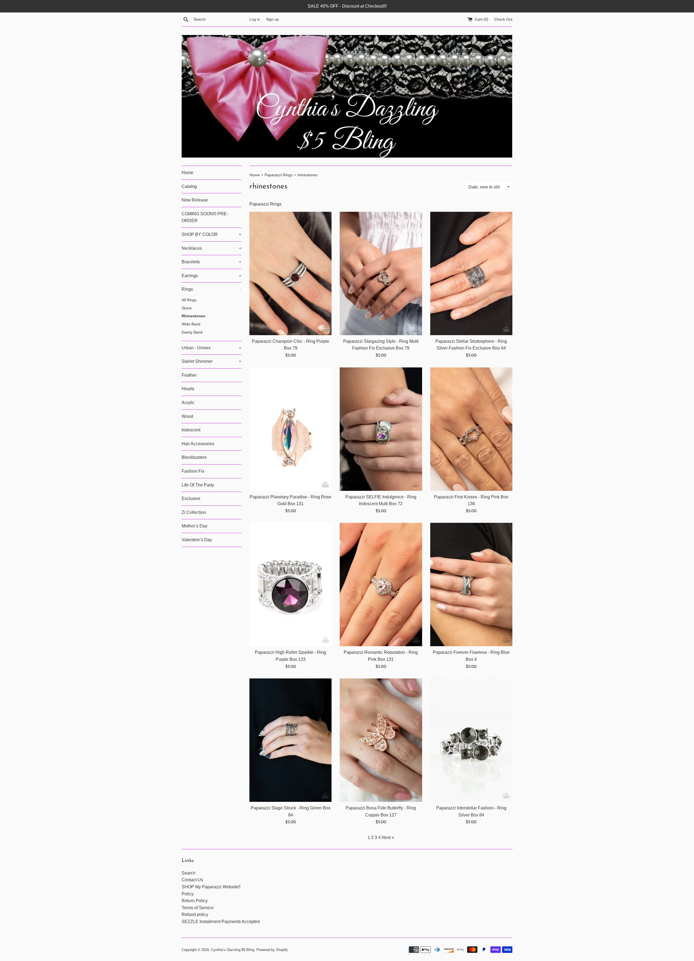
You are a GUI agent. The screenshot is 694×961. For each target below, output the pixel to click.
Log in (254, 19)
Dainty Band (192, 332)
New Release (195, 200)
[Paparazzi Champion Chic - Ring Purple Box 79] (290, 273)
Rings (211, 289)
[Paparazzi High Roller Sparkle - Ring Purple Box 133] (290, 584)
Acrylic (188, 402)
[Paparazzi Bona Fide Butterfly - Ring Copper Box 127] (381, 740)
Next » (388, 837)
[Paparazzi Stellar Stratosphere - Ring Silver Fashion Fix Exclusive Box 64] (471, 273)
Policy (188, 894)
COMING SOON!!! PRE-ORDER (205, 217)
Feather (189, 375)
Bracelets (211, 262)
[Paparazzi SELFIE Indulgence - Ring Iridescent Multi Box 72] (381, 429)
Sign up (272, 19)
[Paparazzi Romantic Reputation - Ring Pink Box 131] (381, 584)
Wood (187, 416)
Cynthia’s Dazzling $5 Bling (232, 950)
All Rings (189, 300)
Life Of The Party (198, 485)
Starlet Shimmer (211, 361)
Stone (187, 308)
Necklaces (211, 248)
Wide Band (191, 324)
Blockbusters (194, 457)
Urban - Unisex (211, 347)
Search (188, 873)
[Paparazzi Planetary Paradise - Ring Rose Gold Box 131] (290, 429)
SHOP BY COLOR (211, 234)
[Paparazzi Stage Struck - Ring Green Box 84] (290, 740)
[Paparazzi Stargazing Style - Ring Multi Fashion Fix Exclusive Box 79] (381, 273)
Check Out (503, 19)
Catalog (189, 186)
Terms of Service (198, 907)
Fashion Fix (193, 471)
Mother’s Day (194, 526)
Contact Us (192, 879)
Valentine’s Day (197, 539)
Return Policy (195, 900)
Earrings (211, 275)
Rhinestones (193, 316)
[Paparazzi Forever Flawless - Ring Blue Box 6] (471, 584)
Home (187, 172)
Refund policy (195, 914)
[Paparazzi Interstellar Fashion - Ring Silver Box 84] (471, 740)
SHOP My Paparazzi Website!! (211, 887)
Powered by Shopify (272, 950)
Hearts (188, 388)
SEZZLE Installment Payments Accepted (221, 921)
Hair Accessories (198, 443)
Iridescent (191, 430)
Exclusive (191, 498)
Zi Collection (194, 512)
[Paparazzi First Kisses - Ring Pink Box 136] (471, 429)
